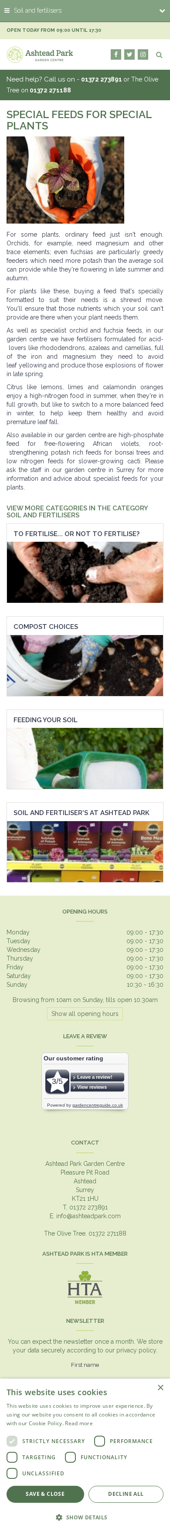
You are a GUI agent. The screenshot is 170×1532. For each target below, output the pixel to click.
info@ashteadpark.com (88, 1216)
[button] (85, 1517)
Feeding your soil (46, 720)
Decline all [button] (125, 1494)
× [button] (160, 1388)
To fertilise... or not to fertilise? (76, 534)
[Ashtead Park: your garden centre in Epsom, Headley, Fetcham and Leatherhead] (40, 54)
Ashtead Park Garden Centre (85, 1163)
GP (143, 54)
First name (85, 1365)
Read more (79, 1423)
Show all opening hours (85, 1013)
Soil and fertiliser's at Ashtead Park (82, 813)
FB (116, 54)
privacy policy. (136, 1350)
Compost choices (46, 627)
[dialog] (85, 1455)
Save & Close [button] (45, 1494)
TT (129, 54)
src (159, 54)
